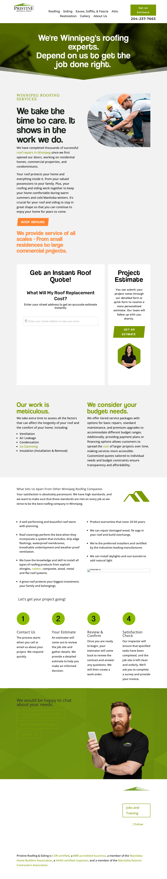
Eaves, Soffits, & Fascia (92, 11)
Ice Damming (29, 446)
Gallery (85, 16)
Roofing (54, 11)
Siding (67, 11)
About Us (100, 16)
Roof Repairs (33, 222)
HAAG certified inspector (72, 860)
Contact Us (28, 734)
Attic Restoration (27, 815)
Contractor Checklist (65, 788)
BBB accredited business (89, 856)
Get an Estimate (143, 10)
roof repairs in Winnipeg (34, 152)
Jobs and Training (132, 810)
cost (106, 446)
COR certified (60, 856)
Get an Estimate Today (37, 724)
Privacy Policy (61, 825)
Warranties (59, 795)
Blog (19, 837)
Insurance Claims (63, 803)
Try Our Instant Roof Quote (41, 714)
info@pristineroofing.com (100, 788)
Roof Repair (24, 822)
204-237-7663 (143, 19)
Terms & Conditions (65, 818)
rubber (36, 569)
